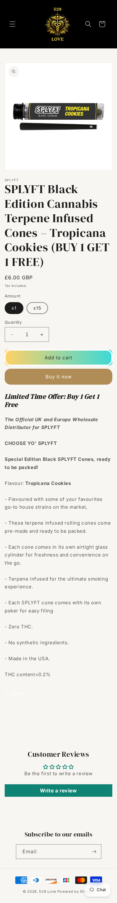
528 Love (47, 891)
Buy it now (59, 377)
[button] (12, 24)
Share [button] (18, 693)
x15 (37, 308)
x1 (14, 308)
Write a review (58, 790)
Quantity (13, 322)
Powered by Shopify (76, 891)
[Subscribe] (94, 851)
